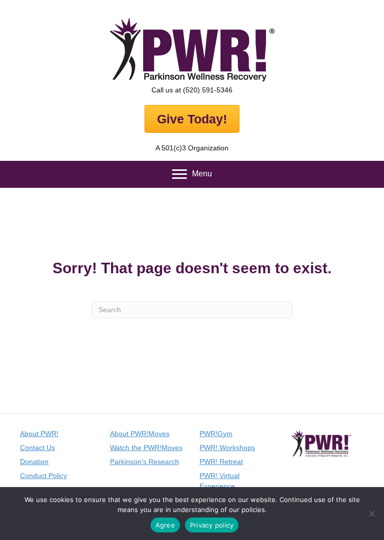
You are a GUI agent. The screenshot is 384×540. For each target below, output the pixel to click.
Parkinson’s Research (144, 462)
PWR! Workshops (227, 448)
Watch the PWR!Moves (146, 448)
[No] (371, 514)
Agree (165, 525)
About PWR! (39, 434)
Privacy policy (212, 525)
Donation (34, 462)
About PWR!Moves (140, 434)
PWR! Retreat (221, 462)
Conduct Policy (43, 476)
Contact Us (37, 448)
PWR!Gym (216, 434)
